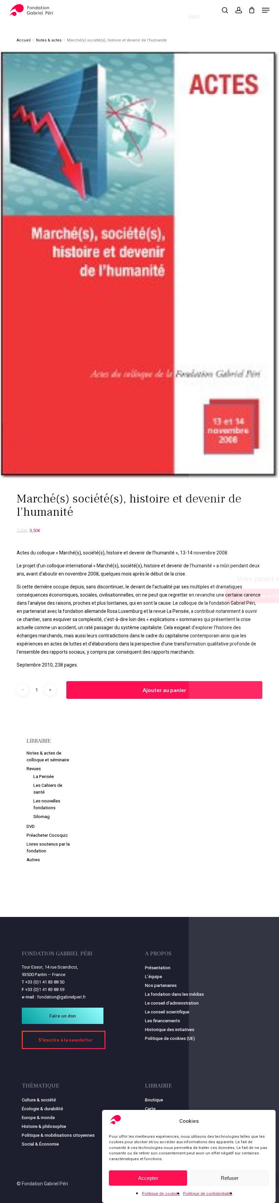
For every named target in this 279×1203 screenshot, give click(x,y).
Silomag (41, 816)
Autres (33, 859)
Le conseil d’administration (172, 1003)
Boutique (154, 1100)
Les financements (162, 1021)
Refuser (230, 1178)
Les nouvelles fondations (46, 804)
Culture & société (39, 1100)
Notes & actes (49, 40)
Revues (34, 768)
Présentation (157, 968)
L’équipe (153, 976)
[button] (265, 10)
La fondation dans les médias (174, 994)
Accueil (24, 40)
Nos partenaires (161, 985)
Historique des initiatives (169, 1029)
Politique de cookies (161, 1194)
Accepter (148, 1178)
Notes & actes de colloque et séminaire (48, 756)
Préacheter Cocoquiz (47, 835)
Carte (150, 1108)
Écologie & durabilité (42, 1108)
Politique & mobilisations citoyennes (58, 1135)
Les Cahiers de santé (47, 788)
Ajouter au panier (164, 690)
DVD (31, 826)
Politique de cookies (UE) (170, 1038)
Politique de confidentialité (207, 1194)
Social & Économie (40, 1144)
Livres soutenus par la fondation (48, 847)
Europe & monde (38, 1117)
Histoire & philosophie (44, 1126)
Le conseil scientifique (167, 1012)
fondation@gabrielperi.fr (61, 997)
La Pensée (43, 776)
